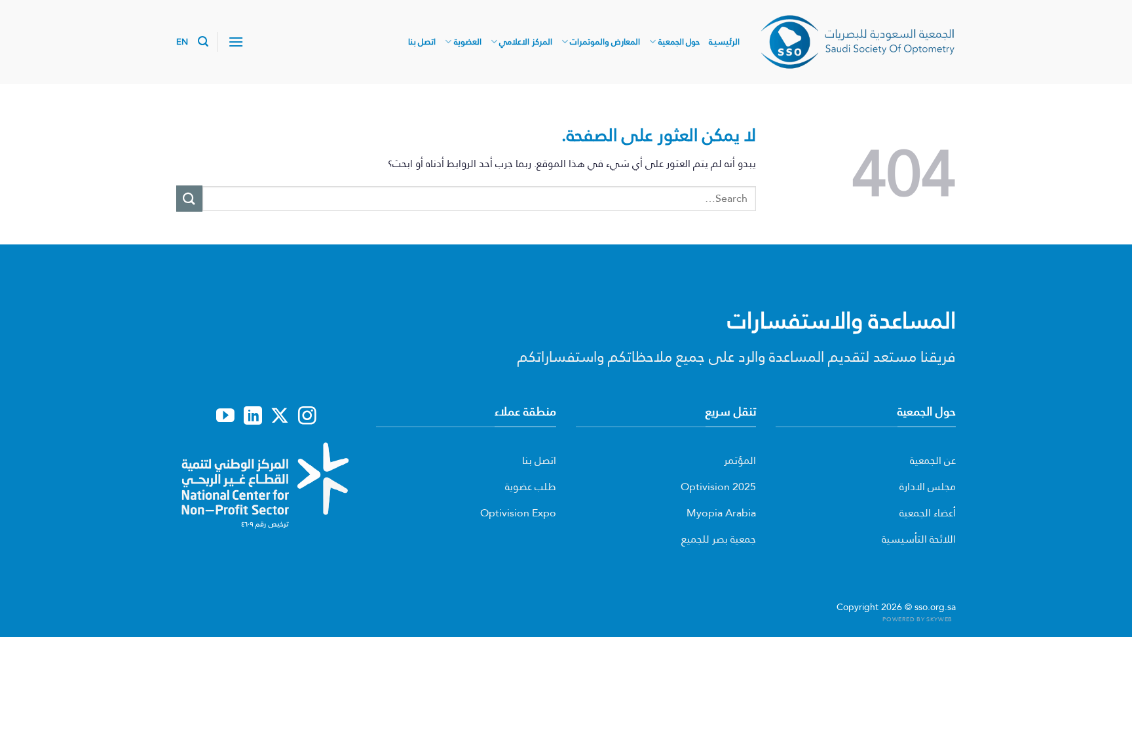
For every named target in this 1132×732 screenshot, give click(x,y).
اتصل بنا (422, 41)
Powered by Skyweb (917, 619)
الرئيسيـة (724, 41)
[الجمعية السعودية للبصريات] (857, 41)
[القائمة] (236, 42)
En (182, 41)
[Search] (203, 41)
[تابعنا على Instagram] (307, 417)
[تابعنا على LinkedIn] (253, 417)
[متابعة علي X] (280, 417)
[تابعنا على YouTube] (225, 417)
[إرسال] (189, 198)
